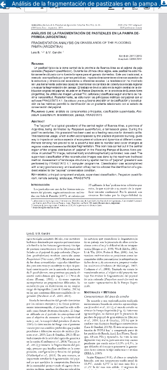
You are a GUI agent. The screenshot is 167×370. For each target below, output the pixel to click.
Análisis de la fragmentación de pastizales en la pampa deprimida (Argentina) (89, 3)
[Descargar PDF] (164, 4)
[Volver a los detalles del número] (3, 4)
